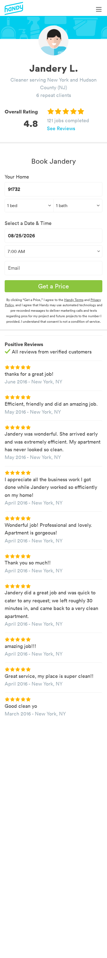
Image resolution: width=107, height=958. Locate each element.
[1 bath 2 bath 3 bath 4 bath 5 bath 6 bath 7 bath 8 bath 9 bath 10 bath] (78, 205)
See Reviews (61, 128)
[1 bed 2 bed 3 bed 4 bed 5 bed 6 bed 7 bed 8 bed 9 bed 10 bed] (29, 205)
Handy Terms (73, 299)
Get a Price (53, 286)
